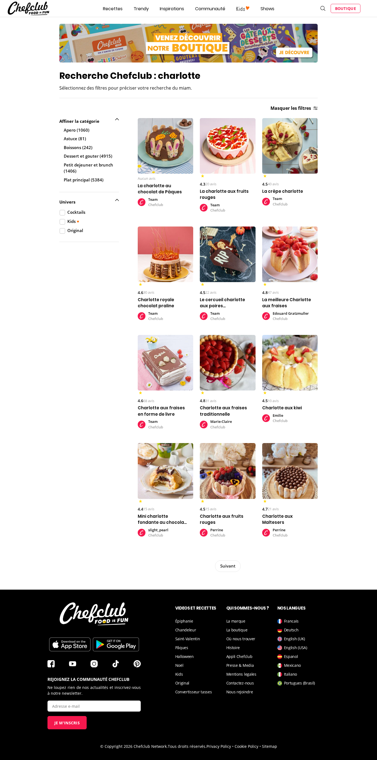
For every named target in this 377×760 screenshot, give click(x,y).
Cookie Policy (246, 746)
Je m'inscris (67, 722)
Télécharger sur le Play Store (116, 644)
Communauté (210, 9)
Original (182, 683)
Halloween (184, 656)
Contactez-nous (240, 683)
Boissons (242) (78, 147)
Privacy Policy (218, 746)
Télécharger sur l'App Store (70, 644)
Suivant (227, 566)
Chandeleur (185, 630)
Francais (291, 621)
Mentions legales (241, 674)
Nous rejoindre (239, 691)
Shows (267, 9)
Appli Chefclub (239, 656)
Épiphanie (184, 621)
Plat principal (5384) (83, 180)
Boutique (345, 8)
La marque (235, 621)
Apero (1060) (76, 130)
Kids (179, 674)
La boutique (237, 630)
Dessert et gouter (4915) (88, 156)
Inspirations (172, 9)
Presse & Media (240, 665)
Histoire (233, 647)
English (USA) (295, 647)
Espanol (291, 656)
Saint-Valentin (187, 638)
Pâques (181, 647)
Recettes (113, 9)
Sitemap (269, 746)
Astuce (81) (75, 138)
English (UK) (294, 638)
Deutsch (291, 630)
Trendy (141, 9)
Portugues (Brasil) (299, 683)
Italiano (290, 674)
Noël (179, 665)
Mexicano (292, 665)
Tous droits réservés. (187, 746)
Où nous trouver (241, 638)
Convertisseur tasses (193, 691)
